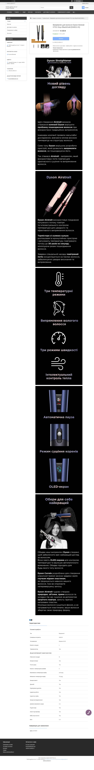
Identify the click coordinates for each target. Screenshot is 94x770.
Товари (16, 12)
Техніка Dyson (45, 18)
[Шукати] (71, 7)
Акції (24, 12)
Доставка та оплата (49, 12)
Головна (9, 12)
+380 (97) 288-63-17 (30, 748)
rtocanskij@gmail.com (13, 78)
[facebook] (30, 620)
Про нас (30, 12)
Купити (61, 38)
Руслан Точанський (30, 744)
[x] (31, 620)
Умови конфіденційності (8, 751)
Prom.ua (54, 757)
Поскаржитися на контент (50, 759)
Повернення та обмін (64, 12)
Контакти (38, 12)
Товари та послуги (36, 18)
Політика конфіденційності (62, 759)
